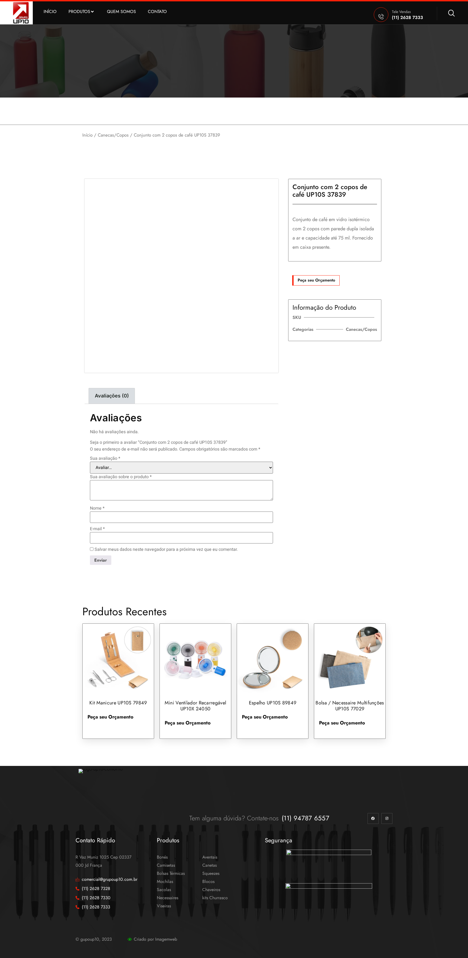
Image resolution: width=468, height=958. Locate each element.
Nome (97, 508)
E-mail (97, 529)
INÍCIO (50, 11)
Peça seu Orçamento (316, 280)
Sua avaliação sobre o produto (121, 477)
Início (87, 135)
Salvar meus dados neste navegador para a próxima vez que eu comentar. (166, 549)
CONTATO (157, 11)
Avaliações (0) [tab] (112, 396)
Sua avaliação (105, 458)
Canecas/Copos (113, 135)
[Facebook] (373, 818)
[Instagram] (386, 818)
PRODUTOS (79, 11)
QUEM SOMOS (121, 11)
